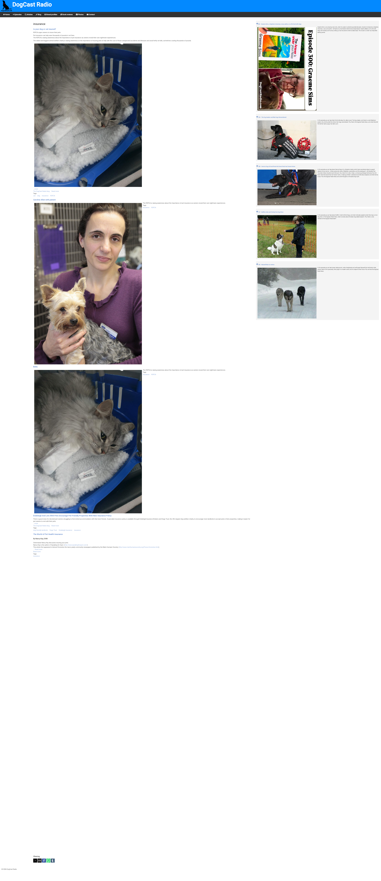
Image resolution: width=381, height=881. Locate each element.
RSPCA (52, 196)
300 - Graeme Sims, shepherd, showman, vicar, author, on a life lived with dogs (279, 24)
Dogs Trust (53, 530)
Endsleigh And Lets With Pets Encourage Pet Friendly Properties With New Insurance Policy (72, 516)
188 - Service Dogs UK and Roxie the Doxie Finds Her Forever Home (276, 166)
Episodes (18, 14)
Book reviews (67, 14)
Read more (55, 191)
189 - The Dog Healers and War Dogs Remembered (272, 117)
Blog (39, 14)
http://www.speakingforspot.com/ (76, 545)
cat (34, 196)
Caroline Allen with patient (44, 200)
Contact (91, 14)
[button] (35, 861)
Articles (29, 14)
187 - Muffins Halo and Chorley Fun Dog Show (270, 212)
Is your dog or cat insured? (44, 29)
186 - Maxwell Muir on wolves (266, 264)
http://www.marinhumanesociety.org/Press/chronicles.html (139, 547)
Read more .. (39, 549)
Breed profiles (51, 14)
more (36, 189)
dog (38, 196)
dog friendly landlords (40, 530)
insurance (45, 196)
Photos (81, 14)
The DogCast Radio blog (41, 191)
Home (7, 14)
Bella (35, 367)
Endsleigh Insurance (65, 530)
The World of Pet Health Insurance (48, 534)
